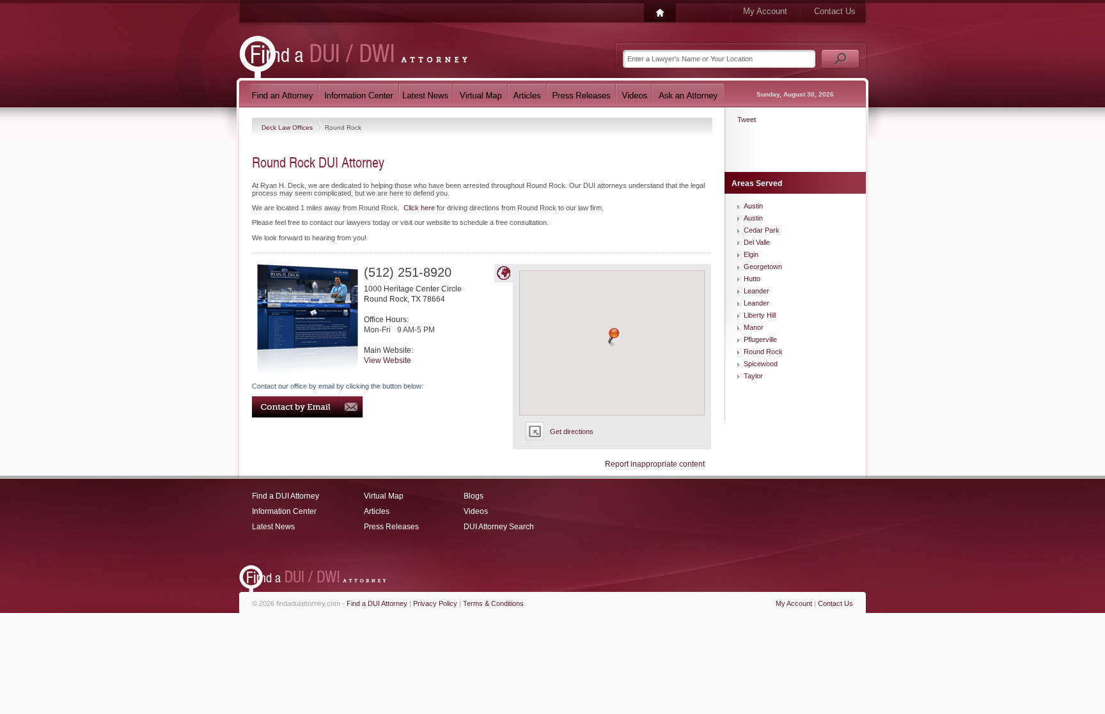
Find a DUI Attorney (285, 496)
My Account (765, 11)
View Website (387, 360)
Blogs (473, 496)
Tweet (746, 119)
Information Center (284, 511)
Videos (476, 511)
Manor (754, 327)
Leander (756, 291)
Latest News (273, 526)
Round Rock (763, 351)
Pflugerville (760, 339)
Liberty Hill (760, 315)
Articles (376, 511)
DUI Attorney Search (499, 526)
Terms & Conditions (493, 603)
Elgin (751, 254)
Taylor (753, 376)
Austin (753, 206)
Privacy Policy (435, 603)
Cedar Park (762, 230)
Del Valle (757, 242)
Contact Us (835, 11)
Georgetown (763, 266)
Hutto (752, 279)
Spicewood (761, 364)
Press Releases (391, 526)
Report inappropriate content (655, 464)
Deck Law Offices (288, 127)
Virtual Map (384, 496)
